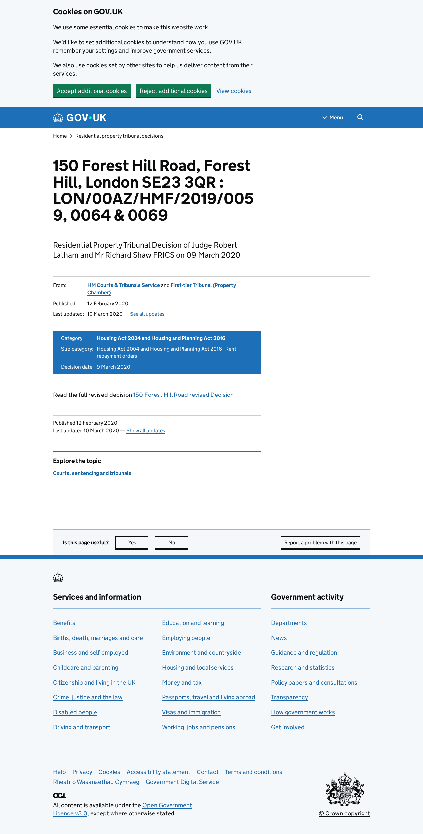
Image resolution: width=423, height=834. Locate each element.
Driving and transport (81, 727)
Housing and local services (198, 667)
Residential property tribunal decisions (119, 136)
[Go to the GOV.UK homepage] (79, 117)
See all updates (147, 314)
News (279, 638)
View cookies (233, 91)
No (178, 542)
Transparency (289, 697)
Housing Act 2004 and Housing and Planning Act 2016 (161, 338)
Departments (289, 623)
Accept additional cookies (92, 91)
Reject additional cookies (174, 91)
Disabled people (75, 712)
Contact (208, 772)
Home (60, 136)
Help (59, 772)
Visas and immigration (191, 712)
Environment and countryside (201, 652)
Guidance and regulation (304, 652)
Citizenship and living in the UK (94, 682)
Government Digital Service (182, 782)
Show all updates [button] (145, 430)
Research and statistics (303, 667)
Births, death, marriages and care (98, 638)
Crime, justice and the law (88, 697)
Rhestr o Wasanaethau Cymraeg (96, 782)
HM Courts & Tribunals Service (123, 285)
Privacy (82, 772)
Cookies (109, 772)
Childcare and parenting (85, 667)
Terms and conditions (253, 772)
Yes (138, 542)
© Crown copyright (344, 813)
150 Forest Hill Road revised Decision (183, 394)
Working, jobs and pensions (198, 727)
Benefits (64, 623)
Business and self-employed (90, 652)
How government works (303, 712)
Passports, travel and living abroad (208, 697)
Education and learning (193, 623)
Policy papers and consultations (314, 682)
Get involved (288, 727)
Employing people (186, 638)
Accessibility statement (158, 772)
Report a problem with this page (320, 542)
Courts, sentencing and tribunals (92, 473)
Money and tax (182, 682)
